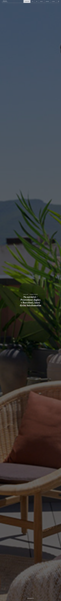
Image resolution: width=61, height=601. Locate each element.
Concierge (47, 1)
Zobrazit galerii (29, 598)
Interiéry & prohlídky (34, 294)
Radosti (41, 1)
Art (36, 1)
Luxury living (27, 1)
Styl (32, 1)
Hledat (54, 1)
